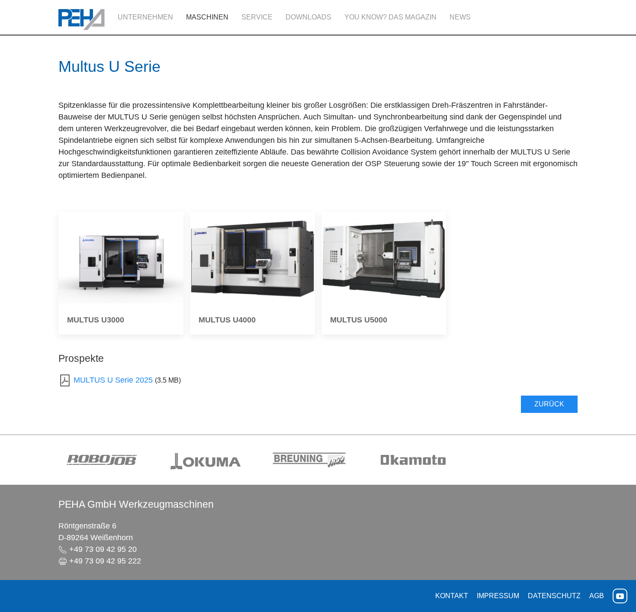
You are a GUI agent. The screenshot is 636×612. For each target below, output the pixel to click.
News (460, 17)
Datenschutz (554, 595)
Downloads (308, 17)
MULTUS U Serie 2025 (113, 380)
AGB (596, 595)
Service (257, 17)
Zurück (549, 404)
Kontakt (451, 595)
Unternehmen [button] (145, 17)
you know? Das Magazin (390, 17)
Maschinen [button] (207, 17)
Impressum (498, 595)
